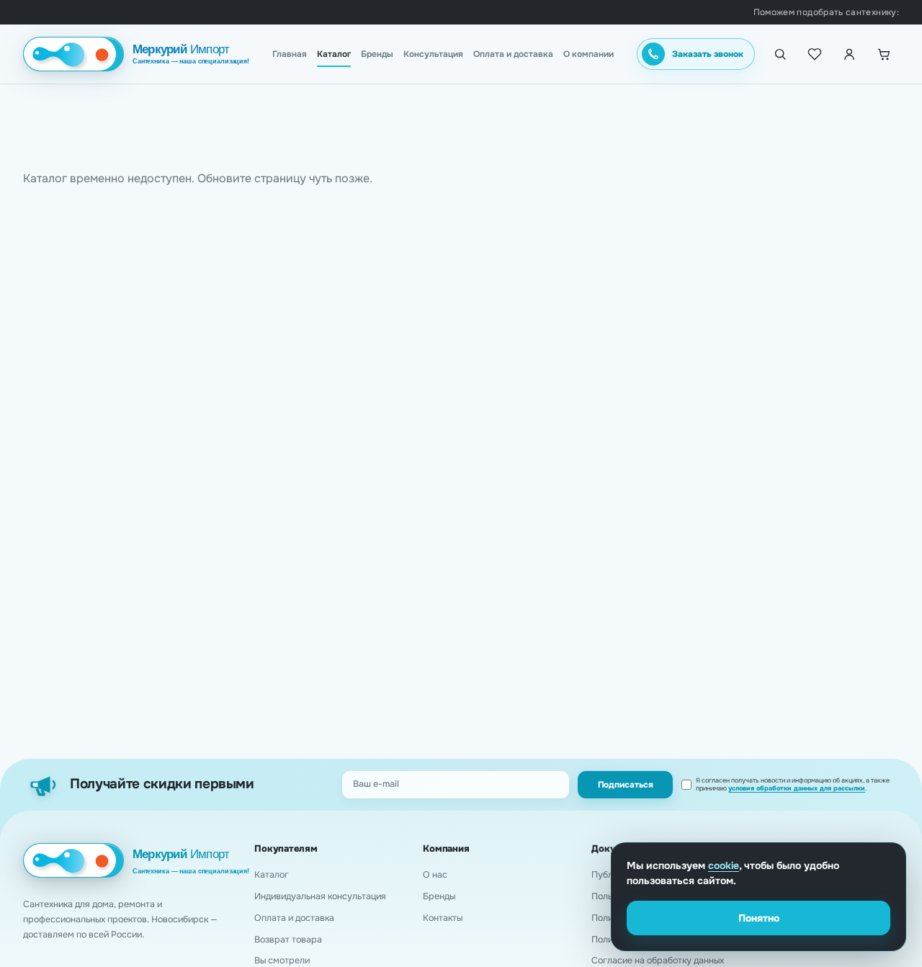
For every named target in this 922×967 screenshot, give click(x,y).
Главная (289, 54)
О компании (588, 54)
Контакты (442, 918)
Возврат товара (288, 939)
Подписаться (626, 784)
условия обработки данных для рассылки (796, 788)
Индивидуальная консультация (320, 896)
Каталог (334, 54)
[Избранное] (815, 54)
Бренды (377, 54)
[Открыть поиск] (780, 54)
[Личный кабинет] (849, 54)
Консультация (433, 54)
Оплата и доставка (513, 54)
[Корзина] (884, 54)
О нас (435, 875)
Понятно (758, 918)
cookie (723, 865)
